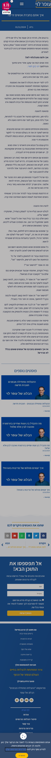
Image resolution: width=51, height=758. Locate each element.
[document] (25, 379)
